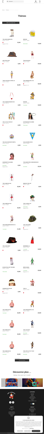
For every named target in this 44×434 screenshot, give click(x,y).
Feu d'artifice (32, 398)
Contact (32, 407)
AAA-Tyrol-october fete (11, 22)
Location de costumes (32, 397)
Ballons (32, 395)
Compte (11, 407)
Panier (12, 409)
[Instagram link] (13, 402)
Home (3, 10)
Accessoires (32, 393)
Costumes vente (32, 396)
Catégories (32, 391)
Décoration (32, 394)
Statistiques (32, 428)
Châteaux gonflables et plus (32, 400)
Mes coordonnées (11, 408)
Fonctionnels (26, 428)
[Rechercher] (7, 1)
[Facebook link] (10, 402)
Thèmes (7, 10)
